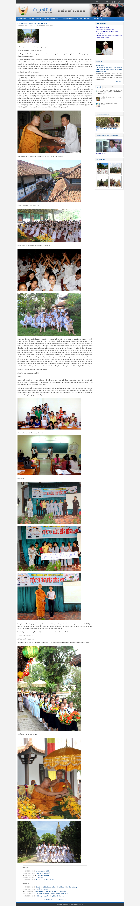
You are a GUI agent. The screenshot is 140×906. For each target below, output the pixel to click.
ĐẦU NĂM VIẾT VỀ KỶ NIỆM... (109, 103)
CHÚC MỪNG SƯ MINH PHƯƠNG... (111, 97)
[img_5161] (102, 174)
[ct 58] (115, 187)
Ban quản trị (119, 2)
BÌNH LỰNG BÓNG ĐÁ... (43, 873)
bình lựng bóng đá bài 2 (43, 871)
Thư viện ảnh (100, 159)
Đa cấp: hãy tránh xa (42, 889)
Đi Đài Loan (39, 878)
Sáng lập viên (101, 23)
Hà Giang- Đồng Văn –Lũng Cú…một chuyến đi (50, 896)
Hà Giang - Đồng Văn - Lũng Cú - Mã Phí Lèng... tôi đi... (52, 893)
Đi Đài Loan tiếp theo (42, 875)
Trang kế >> (62, 899)
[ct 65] (102, 187)
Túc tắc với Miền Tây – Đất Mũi (45, 880)
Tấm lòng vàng (100, 2)
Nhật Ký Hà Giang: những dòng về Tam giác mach (51, 891)
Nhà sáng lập (109, 2)
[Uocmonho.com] (47, 9)
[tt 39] (115, 174)
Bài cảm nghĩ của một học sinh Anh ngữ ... (33, 23)
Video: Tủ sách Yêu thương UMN (107, 135)
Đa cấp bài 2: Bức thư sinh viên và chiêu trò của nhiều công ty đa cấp (56, 887)
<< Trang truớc (48, 899)
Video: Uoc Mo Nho (102, 114)
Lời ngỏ (99, 61)
